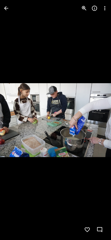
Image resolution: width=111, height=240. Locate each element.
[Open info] (94, 8)
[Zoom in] (84, 8)
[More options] (105, 8)
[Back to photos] (6, 8)
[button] (14, 120)
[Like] (87, 230)
